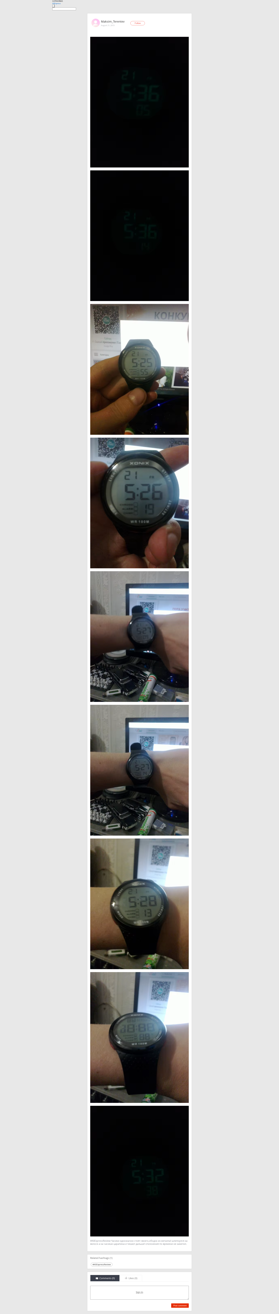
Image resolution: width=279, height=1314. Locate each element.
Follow (138, 23)
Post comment (180, 1305)
